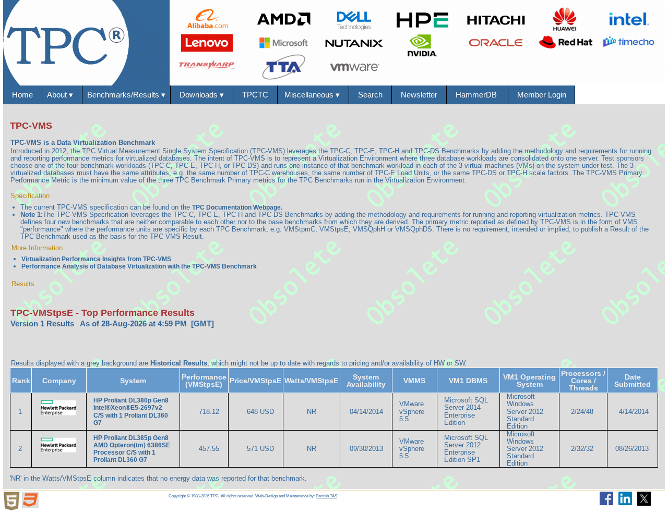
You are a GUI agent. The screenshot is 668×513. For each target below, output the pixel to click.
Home (22, 94)
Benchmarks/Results (126, 94)
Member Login (541, 94)
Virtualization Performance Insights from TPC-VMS (96, 259)
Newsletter (419, 94)
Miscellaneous (313, 94)
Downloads (201, 94)
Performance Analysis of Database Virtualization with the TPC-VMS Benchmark (139, 266)
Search (370, 94)
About (62, 94)
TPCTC (255, 94)
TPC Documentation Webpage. (237, 207)
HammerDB (477, 94)
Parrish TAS (326, 495)
